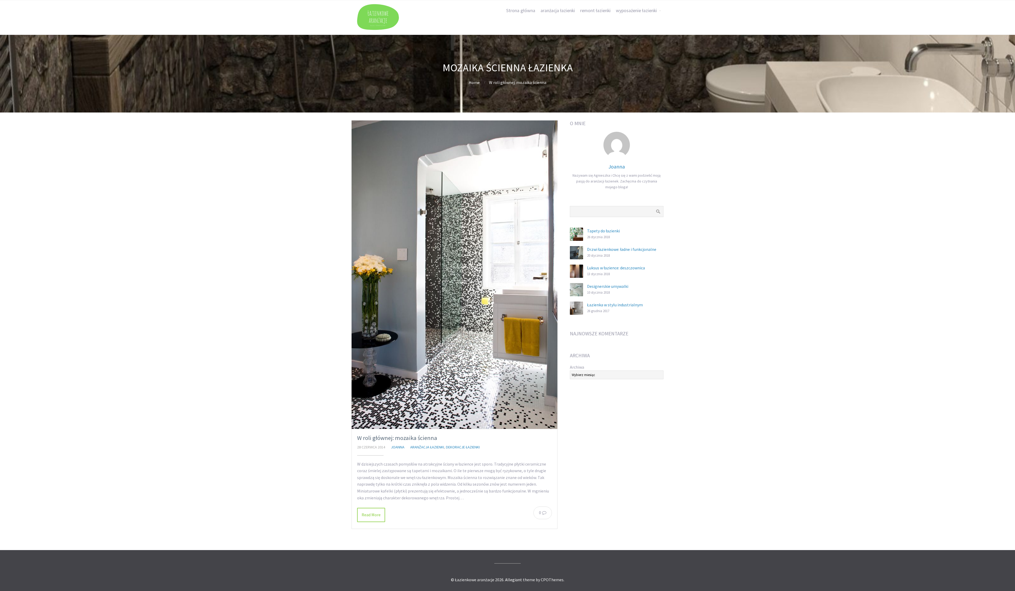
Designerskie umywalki (607, 286)
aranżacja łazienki (558, 10)
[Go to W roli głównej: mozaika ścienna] (454, 274)
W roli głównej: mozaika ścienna (397, 438)
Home (474, 82)
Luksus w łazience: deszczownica (616, 267)
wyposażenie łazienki (636, 10)
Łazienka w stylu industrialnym (615, 304)
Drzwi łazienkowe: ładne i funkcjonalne (621, 249)
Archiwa (577, 367)
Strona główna (520, 10)
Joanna (397, 447)
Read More (371, 514)
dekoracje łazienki (463, 447)
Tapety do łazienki (603, 230)
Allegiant (513, 579)
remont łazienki (595, 10)
